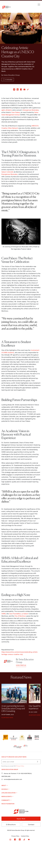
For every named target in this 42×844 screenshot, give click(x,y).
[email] (24, 90)
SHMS (3, 614)
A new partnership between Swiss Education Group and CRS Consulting (13, 708)
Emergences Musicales (31, 110)
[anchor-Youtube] (30, 840)
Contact (31, 824)
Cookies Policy (25, 836)
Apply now (21, 819)
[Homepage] (6, 7)
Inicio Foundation (7, 803)
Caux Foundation (15, 614)
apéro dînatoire (6, 110)
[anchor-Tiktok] (26, 840)
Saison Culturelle (7, 172)
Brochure (12, 824)
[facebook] (21, 90)
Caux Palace (15, 112)
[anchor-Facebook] (16, 840)
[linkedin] (17, 90)
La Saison (25, 614)
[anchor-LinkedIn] (21, 840)
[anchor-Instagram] (11, 840)
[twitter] (14, 90)
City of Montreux (20, 616)
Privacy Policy (20, 766)
